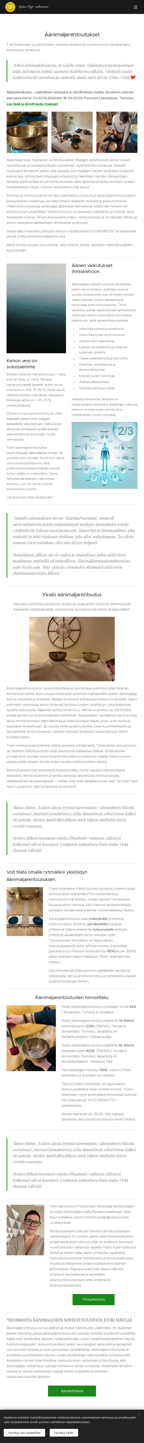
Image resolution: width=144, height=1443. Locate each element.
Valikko (135, 7)
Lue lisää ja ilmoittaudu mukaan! (32, 104)
